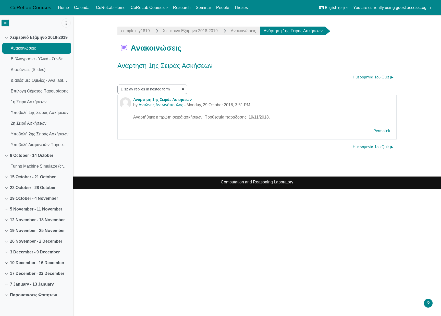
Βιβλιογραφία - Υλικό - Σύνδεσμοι (40, 59)
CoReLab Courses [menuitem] (148, 7)
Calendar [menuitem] (82, 7)
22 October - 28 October (33, 187)
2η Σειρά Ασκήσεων (28, 123)
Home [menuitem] (63, 7)
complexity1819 (135, 31)
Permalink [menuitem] (381, 130)
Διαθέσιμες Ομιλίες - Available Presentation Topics (40, 80)
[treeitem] (36, 91)
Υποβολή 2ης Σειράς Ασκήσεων (39, 134)
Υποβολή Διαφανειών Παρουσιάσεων (40, 145)
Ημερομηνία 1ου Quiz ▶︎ (373, 77)
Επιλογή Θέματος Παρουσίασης (39, 91)
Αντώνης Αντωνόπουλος (161, 105)
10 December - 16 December (37, 263)
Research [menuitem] (182, 7)
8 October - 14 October (31, 155)
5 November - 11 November (36, 209)
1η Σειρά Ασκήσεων (28, 102)
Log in (425, 7)
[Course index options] (66, 23)
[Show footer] (428, 303)
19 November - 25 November (37, 230)
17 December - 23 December (37, 273)
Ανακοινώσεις (23, 48)
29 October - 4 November (34, 198)
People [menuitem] (222, 7)
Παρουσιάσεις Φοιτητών (33, 295)
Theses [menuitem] (241, 7)
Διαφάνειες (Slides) (28, 69)
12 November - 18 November (37, 220)
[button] (333, 7)
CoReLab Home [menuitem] (111, 7)
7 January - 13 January (32, 284)
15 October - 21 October (33, 177)
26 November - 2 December (36, 241)
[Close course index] (5, 23)
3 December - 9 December (35, 252)
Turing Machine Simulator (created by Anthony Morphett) (40, 166)
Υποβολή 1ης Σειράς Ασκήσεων (39, 112)
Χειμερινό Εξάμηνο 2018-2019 (39, 37)
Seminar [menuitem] (203, 7)
